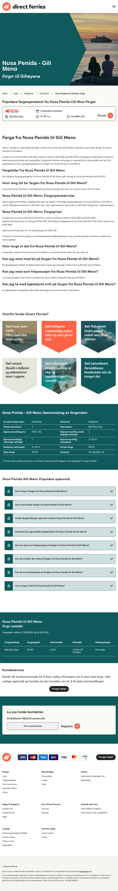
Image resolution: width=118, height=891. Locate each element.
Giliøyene (29, 93)
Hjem (5, 93)
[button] (60, 491)
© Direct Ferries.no (9, 866)
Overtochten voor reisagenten (94, 813)
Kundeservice (8, 813)
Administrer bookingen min (93, 776)
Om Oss (45, 809)
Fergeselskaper (9, 780)
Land (4, 776)
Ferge (5, 792)
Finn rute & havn (9, 784)
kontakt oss (83, 871)
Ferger (44, 780)
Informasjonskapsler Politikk (14, 833)
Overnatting (47, 776)
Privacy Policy (8, 837)
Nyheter (45, 813)
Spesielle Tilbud (9, 788)
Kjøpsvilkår (7, 845)
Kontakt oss (7, 809)
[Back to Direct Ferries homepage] (23, 6)
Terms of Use (8, 841)
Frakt (44, 784)
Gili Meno (44, 93)
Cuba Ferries (47, 833)
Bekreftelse (86, 780)
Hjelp (4, 817)
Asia (16, 93)
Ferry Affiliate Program (91, 809)
